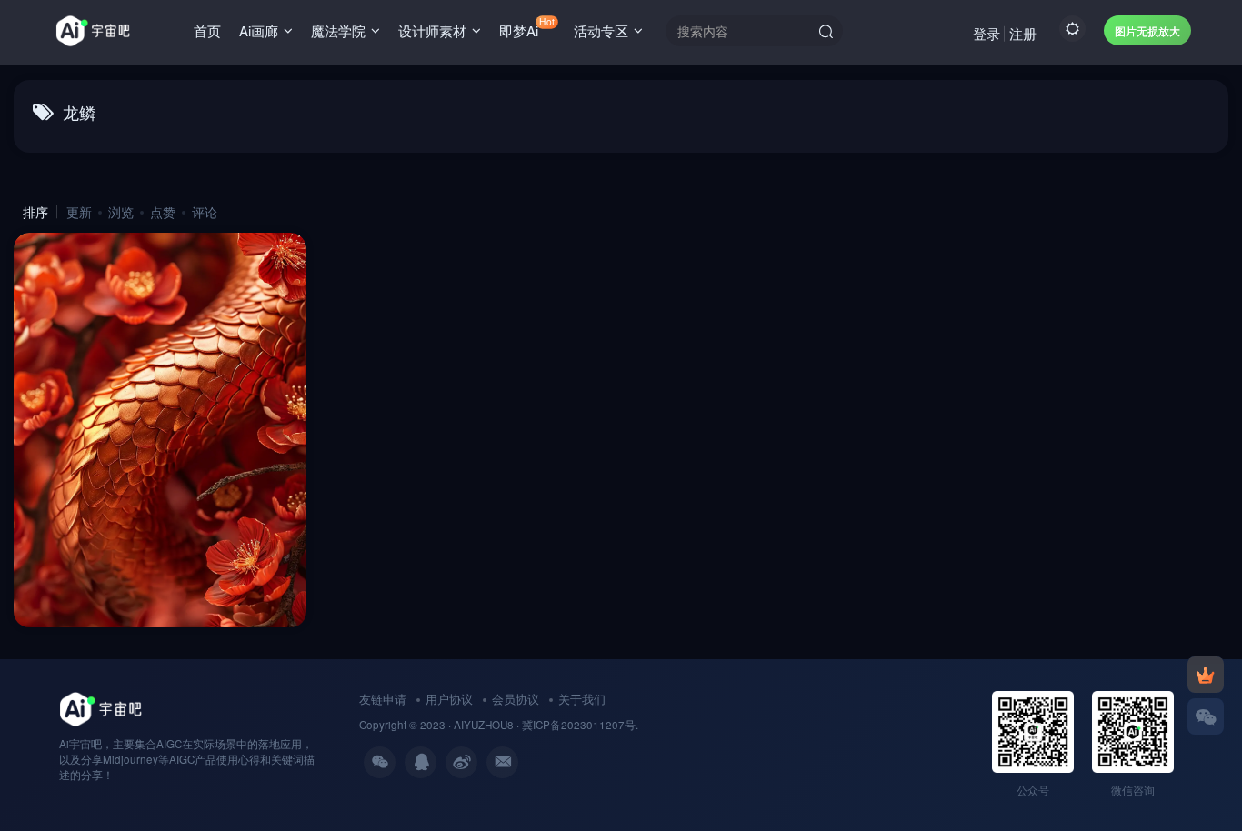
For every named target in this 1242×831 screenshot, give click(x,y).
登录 (986, 33)
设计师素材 (432, 30)
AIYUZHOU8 (484, 724)
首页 (207, 30)
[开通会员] (1205, 674)
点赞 (162, 212)
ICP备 (547, 724)
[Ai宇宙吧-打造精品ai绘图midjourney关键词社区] (100, 707)
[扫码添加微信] (1205, 716)
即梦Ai (526, 27)
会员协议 (515, 698)
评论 (204, 212)
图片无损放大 (1147, 30)
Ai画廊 (258, 30)
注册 (1023, 33)
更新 (79, 212)
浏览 (121, 212)
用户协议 (449, 698)
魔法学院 (338, 30)
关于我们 (582, 698)
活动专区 (601, 30)
